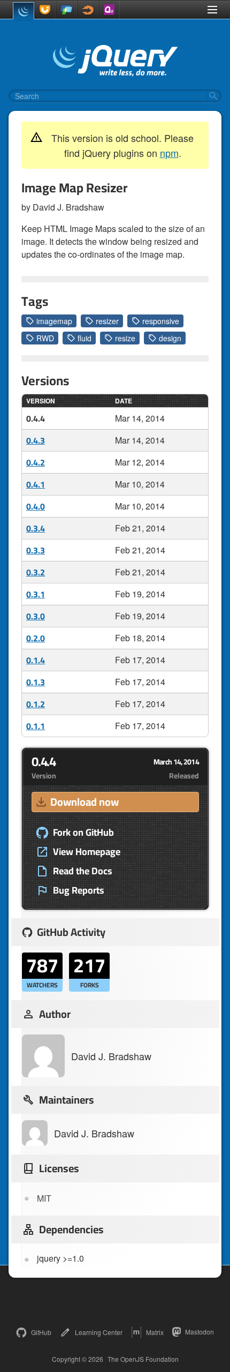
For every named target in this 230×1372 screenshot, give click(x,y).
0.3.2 (35, 572)
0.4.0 (35, 506)
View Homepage (86, 851)
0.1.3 (35, 682)
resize (125, 338)
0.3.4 (35, 528)
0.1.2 (35, 704)
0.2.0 (35, 638)
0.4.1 (35, 484)
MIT (44, 1198)
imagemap (54, 321)
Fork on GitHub (83, 832)
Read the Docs (82, 871)
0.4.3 (35, 440)
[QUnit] (109, 10)
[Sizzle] (87, 10)
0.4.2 (35, 462)
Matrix (155, 1332)
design (170, 338)
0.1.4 (35, 660)
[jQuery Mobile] (66, 10)
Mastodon (199, 1331)
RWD (45, 338)
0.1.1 (35, 726)
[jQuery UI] (45, 10)
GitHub (41, 1332)
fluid (84, 338)
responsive (160, 321)
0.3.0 (35, 616)
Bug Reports (78, 890)
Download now (84, 802)
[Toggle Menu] (212, 9)
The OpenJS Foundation (143, 1359)
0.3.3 (35, 550)
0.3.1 (35, 594)
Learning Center (98, 1332)
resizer (107, 321)
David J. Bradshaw (111, 1056)
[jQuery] (23, 10)
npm (169, 153)
